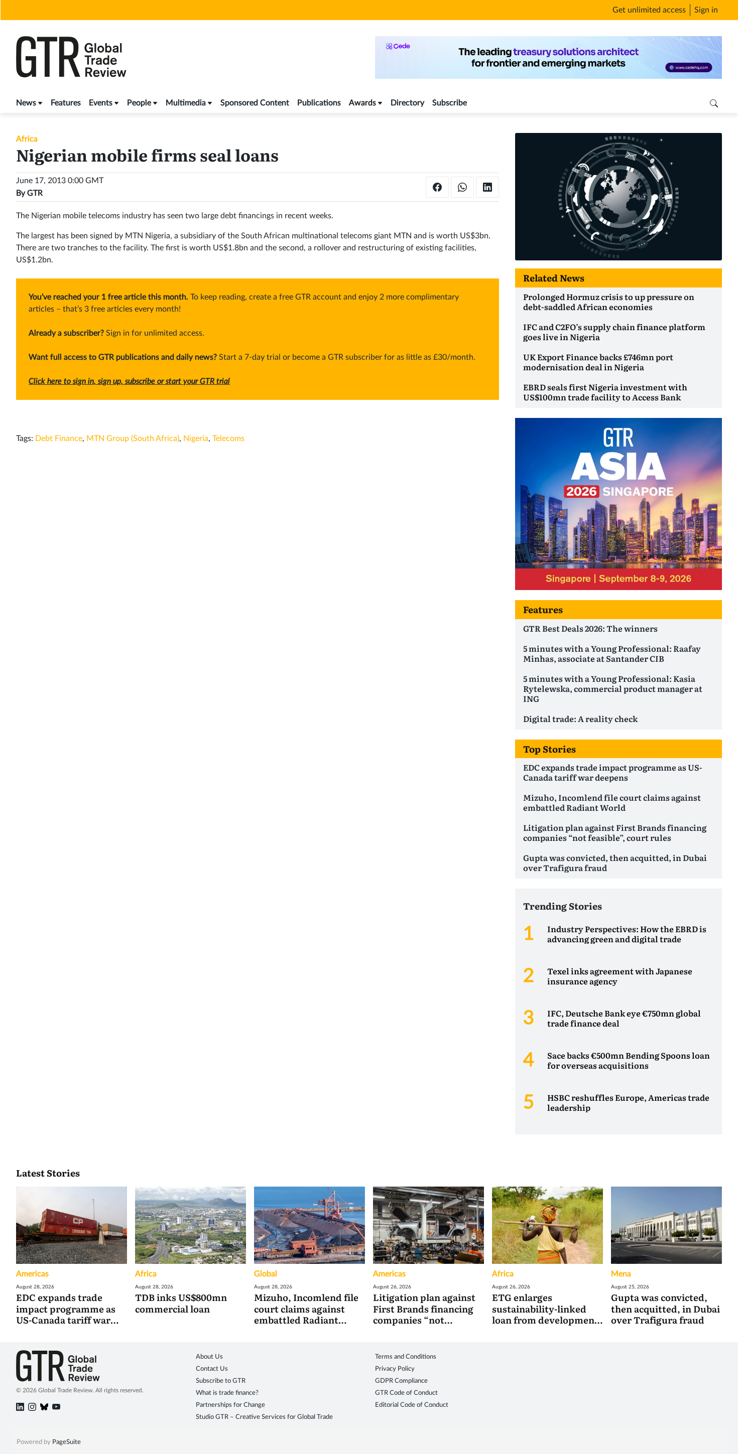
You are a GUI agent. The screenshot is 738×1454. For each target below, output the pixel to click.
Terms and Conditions (405, 1357)
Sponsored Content (254, 103)
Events (100, 103)
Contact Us (212, 1369)
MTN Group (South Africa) (132, 438)
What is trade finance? (227, 1393)
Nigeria (195, 438)
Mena (621, 1274)
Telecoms (228, 438)
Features (66, 103)
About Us (209, 1357)
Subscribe (449, 103)
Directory (407, 103)
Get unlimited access (649, 10)
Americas (32, 1274)
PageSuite (66, 1442)
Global (265, 1274)
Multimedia (186, 103)
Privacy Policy (395, 1369)
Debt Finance (58, 438)
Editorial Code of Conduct (411, 1405)
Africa (27, 139)
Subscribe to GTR (220, 1381)
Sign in (706, 10)
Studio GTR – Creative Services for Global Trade (264, 1417)
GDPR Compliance (401, 1381)
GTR (35, 193)
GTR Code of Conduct (406, 1393)
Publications (319, 103)
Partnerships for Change (230, 1405)
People (139, 103)
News (26, 103)
